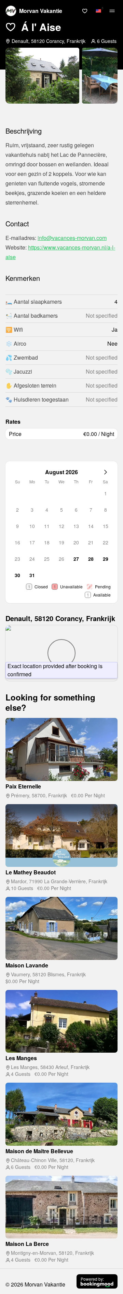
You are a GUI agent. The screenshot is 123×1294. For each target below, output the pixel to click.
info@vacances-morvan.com (72, 238)
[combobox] (98, 10)
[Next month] (105, 472)
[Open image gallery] (42, 76)
